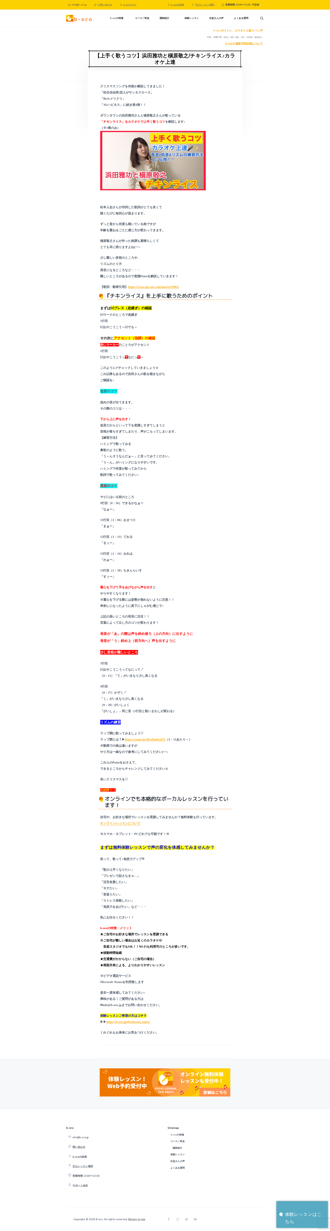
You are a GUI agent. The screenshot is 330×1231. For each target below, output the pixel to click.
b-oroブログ (129, 4)
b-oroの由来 (177, 4)
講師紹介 (177, 1148)
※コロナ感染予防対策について (244, 44)
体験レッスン (177, 1154)
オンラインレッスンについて (120, 823)
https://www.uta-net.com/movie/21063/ (153, 287)
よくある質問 (177, 1168)
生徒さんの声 (177, 1161)
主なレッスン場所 (204, 4)
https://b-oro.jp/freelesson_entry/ (128, 1022)
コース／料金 (177, 1141)
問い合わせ (79, 1147)
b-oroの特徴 (177, 1134)
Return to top (136, 1219)
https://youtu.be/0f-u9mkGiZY (145, 739)
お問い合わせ (105, 4)
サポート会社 (80, 1185)
